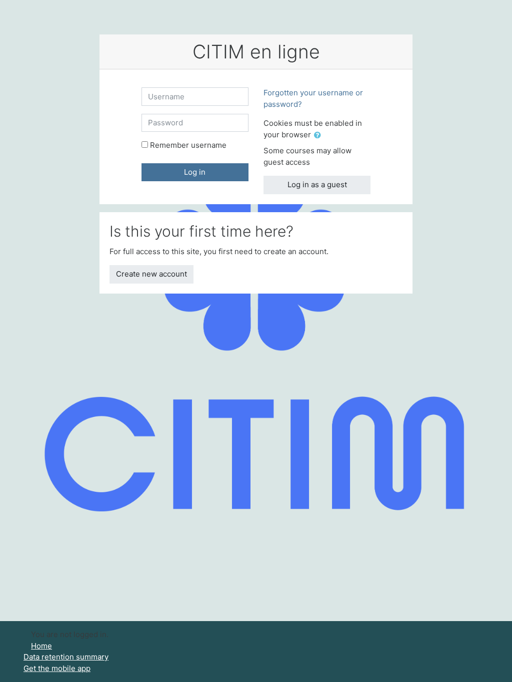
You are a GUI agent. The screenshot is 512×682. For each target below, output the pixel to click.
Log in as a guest (317, 184)
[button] (319, 135)
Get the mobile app (57, 668)
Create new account (151, 274)
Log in (195, 172)
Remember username (188, 145)
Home (41, 646)
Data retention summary (66, 657)
